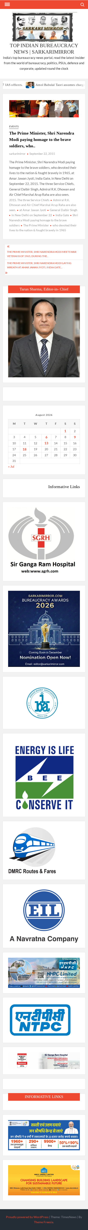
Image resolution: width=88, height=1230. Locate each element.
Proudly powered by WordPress (27, 1217)
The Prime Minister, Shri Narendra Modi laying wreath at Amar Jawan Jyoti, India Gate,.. (39, 265)
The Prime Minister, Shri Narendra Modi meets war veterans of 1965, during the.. (41, 254)
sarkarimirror (17, 153)
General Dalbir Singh (63, 210)
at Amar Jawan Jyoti (32, 210)
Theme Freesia (43, 1222)
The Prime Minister (36, 225)
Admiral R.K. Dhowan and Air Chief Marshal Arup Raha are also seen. (42, 205)
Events (14, 126)
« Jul (11, 466)
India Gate (62, 215)
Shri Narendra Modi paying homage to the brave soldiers (43, 220)
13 (46, 443)
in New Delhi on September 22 (32, 215)
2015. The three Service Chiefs (29, 200)
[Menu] (7, 4)
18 (24, 449)
